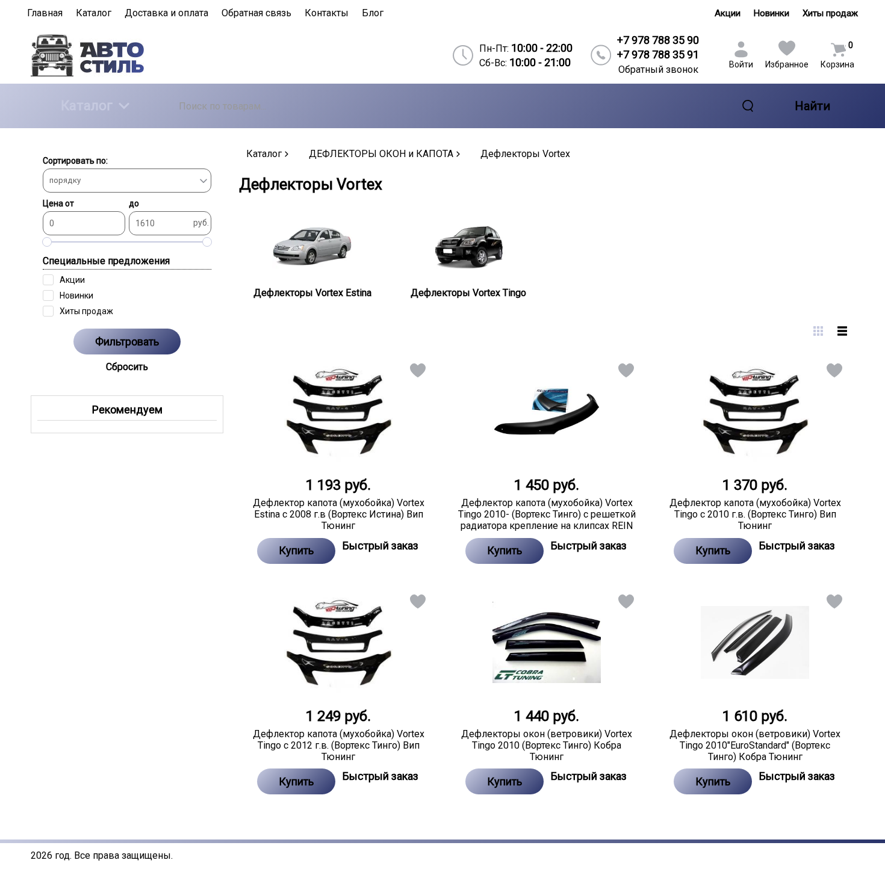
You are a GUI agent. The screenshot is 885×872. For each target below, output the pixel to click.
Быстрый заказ (380, 545)
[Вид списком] (842, 331)
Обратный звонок (658, 69)
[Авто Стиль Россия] (130, 55)
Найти (812, 106)
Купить (296, 550)
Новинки (771, 13)
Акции (728, 13)
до (134, 203)
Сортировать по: (75, 160)
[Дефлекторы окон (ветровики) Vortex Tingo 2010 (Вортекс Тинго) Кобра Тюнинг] (546, 643)
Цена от (58, 203)
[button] (417, 372)
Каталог (87, 105)
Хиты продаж (830, 13)
